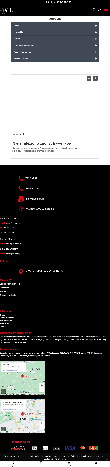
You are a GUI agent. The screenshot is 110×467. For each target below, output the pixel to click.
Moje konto (13, 466)
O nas (2, 315)
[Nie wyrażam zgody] (106, 460)
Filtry (55, 25)
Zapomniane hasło (8, 295)
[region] (55, 99)
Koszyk (69, 466)
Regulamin (4, 323)
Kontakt (96, 466)
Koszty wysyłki (6, 320)
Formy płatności (7, 318)
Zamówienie (41, 466)
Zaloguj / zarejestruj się (10, 284)
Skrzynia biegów (55, 58)
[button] (106, 9)
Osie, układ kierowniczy (55, 45)
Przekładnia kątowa (55, 52)
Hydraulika (55, 32)
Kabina (55, 38)
